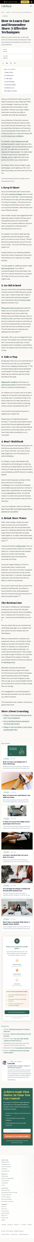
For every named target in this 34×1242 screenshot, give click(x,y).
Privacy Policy (14, 1234)
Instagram (10, 1224)
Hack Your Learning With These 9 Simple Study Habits (16, 923)
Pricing (3, 1185)
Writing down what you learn (10, 308)
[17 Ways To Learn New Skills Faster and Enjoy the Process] (17, 810)
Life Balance (4, 1168)
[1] (20, 331)
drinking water (21, 546)
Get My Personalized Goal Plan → (17, 1012)
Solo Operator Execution (7, 1201)
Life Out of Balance (6, 1197)
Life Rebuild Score (5, 1164)
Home (2, 12)
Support (3, 1220)
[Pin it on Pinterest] (7, 63)
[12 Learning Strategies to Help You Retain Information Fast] (17, 874)
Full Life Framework (6, 1166)
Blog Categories (5, 1213)
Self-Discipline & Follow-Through (9, 1192)
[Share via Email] (15, 63)
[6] (19, 595)
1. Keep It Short (8, 72)
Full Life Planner (5, 1180)
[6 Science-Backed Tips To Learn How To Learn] (17, 841)
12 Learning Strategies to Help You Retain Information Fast (16, 890)
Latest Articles (5, 1211)
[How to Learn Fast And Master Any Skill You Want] (17, 781)
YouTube (24, 1224)
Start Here (4, 1160)
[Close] (31, 2)
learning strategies (16, 194)
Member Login (4, 1217)
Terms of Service (5, 1234)
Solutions (4, 1188)
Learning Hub (4, 1183)
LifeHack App (4, 1176)
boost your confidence (15, 136)
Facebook (3, 1224)
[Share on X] (11, 63)
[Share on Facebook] (3, 63)
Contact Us (4, 1208)
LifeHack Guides (5, 1162)
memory (14, 366)
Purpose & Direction (6, 1194)
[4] (8, 421)
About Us (3, 1206)
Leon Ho (5, 51)
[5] (7, 540)
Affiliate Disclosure (23, 1234)
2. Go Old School (8, 75)
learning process (9, 662)
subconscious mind (7, 385)
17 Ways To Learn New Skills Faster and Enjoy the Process (16, 823)
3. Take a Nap (8, 78)
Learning (8, 12)
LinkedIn (29, 1224)
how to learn (5, 453)
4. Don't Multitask (9, 81)
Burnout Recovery (5, 1190)
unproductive (11, 493)
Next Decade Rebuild (6, 1199)
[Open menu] (31, 6)
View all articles (11, 1079)
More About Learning (10, 91)
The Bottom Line (9, 88)
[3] (29, 405)
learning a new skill (22, 141)
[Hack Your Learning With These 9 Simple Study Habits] (17, 907)
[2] (28, 365)
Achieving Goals (5, 1171)
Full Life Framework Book (7, 1178)
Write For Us (4, 1215)
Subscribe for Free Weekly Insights (17, 1136)
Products (4, 1174)
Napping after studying (9, 382)
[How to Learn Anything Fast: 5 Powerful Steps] (17, 751)
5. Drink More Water (10, 85)
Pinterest (16, 1224)
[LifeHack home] (6, 6)
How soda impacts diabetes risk (23, 1048)
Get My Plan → (25, 1)
